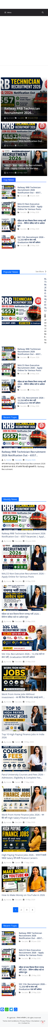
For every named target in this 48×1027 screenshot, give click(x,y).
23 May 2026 (34, 229)
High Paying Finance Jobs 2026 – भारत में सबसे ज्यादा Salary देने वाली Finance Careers (24, 856)
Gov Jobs (21, 118)
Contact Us (26, 1023)
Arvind (11, 118)
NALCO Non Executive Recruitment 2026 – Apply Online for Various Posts (23, 168)
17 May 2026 (29, 782)
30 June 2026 (33, 118)
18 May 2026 (30, 702)
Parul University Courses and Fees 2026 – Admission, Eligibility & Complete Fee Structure (23, 777)
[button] (43, 12)
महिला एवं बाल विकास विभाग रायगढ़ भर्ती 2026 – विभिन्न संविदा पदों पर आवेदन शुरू (32, 223)
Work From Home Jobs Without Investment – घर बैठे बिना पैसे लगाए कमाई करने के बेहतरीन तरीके (23, 697)
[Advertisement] (24, 40)
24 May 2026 (22, 172)
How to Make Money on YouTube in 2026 (23, 895)
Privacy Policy (25, 1021)
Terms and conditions (11, 1021)
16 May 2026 (30, 899)
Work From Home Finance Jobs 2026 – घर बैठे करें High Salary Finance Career (23, 816)
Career (17, 742)
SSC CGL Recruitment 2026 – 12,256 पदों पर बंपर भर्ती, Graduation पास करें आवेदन (31, 240)
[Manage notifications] (43, 1022)
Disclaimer (35, 1021)
